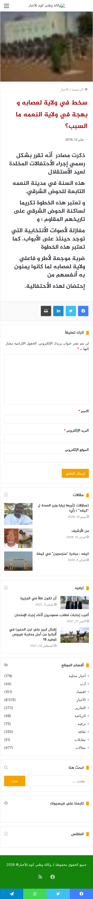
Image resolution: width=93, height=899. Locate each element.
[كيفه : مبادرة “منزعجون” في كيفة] (18, 561)
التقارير (80, 708)
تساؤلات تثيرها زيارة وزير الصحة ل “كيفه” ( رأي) (63, 508)
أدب (83, 684)
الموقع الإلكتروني (77, 449)
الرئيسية (78, 89)
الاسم (83, 411)
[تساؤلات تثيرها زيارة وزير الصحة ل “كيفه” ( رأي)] (18, 514)
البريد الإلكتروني (76, 430)
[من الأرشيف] (18, 538)
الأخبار (64, 89)
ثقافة (82, 732)
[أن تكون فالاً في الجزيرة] (74, 602)
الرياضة (80, 716)
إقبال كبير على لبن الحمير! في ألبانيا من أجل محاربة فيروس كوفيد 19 (33, 635)
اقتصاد (81, 692)
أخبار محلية (77, 676)
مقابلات (80, 740)
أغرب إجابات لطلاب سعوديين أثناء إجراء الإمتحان (51, 615)
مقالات (80, 748)
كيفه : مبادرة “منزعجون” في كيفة (62, 554)
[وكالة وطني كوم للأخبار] (46, 6)
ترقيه (82, 724)
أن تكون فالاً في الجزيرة (38, 598)
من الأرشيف (80, 531)
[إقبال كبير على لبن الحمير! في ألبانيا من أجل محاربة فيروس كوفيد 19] (74, 635)
